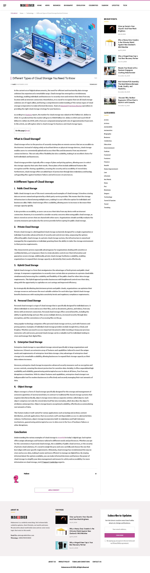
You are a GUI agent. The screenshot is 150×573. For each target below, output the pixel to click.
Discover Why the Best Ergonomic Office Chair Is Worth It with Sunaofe (128, 100)
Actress (106, 123)
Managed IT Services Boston (71, 106)
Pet (105, 186)
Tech (125, 5)
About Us (52, 562)
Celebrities (93, 5)
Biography (68, 5)
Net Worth (107, 179)
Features (107, 158)
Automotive (108, 130)
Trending (107, 207)
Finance (107, 162)
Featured (107, 155)
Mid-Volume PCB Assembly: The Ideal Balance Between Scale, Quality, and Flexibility (128, 85)
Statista (28, 115)
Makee (14, 84)
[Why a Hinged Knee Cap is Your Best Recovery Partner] (110, 59)
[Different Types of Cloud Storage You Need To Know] (54, 46)
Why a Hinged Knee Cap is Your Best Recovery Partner (128, 57)
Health (106, 165)
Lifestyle (115, 5)
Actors (106, 120)
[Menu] (4, 5)
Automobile (108, 127)
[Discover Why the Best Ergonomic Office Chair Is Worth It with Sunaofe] (110, 100)
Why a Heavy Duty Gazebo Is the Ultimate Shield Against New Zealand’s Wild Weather (128, 43)
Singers (106, 193)
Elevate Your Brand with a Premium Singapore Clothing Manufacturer (127, 70)
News (47, 5)
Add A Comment (53, 490)
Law (105, 172)
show (27, 131)
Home (39, 5)
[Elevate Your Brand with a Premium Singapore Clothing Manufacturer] (110, 71)
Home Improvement (111, 169)
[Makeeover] (27, 5)
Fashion (105, 5)
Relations (107, 190)
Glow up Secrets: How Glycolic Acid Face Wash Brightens (127, 28)
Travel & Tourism (110, 200)
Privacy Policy (117, 543)
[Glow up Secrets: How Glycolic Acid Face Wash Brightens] (110, 29)
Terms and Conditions (81, 562)
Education (81, 5)
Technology (93, 84)
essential (61, 437)
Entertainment (109, 148)
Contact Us (97, 562)
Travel (106, 204)
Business (56, 5)
